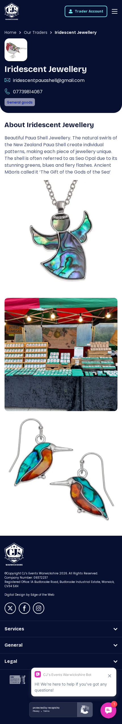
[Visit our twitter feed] (10, 608)
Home (10, 32)
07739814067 (28, 91)
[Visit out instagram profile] (38, 608)
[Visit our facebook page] (24, 608)
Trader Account (89, 11)
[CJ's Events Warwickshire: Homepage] (12, 11)
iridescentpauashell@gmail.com (49, 80)
